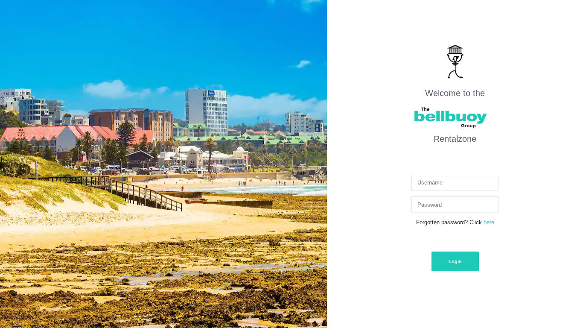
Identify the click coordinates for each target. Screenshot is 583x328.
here (489, 222)
